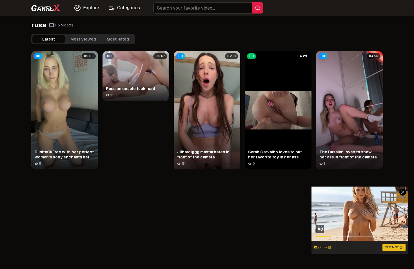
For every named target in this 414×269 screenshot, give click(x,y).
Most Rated (118, 39)
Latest (48, 39)
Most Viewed (83, 39)
